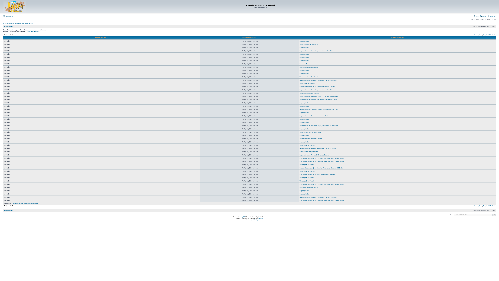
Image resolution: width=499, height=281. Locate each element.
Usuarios (492, 16)
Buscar (484, 16)
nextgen (260, 218)
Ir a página (477, 35)
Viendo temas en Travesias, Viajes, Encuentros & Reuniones (319, 96)
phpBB (243, 217)
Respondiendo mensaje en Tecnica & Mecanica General (317, 86)
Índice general (8, 26)
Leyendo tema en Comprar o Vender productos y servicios (318, 116)
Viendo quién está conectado (309, 44)
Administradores (17, 203)
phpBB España (255, 220)
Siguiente (492, 35)
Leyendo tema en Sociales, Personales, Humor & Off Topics (318, 80)
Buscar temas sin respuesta (12, 23)
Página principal (304, 41)
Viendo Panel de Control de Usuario (311, 132)
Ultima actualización (249, 38)
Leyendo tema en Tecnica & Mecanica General (314, 155)
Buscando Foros (305, 64)
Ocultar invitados (33, 31)
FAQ (477, 16)
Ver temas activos (28, 23)
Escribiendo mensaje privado (309, 67)
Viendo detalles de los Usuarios (309, 77)
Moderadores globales (31, 203)
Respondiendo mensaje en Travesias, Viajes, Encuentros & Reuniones (322, 158)
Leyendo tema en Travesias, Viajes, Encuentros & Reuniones (319, 51)
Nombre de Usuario (101, 38)
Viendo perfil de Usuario (307, 83)
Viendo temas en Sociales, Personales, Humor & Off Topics (318, 99)
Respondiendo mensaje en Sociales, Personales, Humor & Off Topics (321, 168)
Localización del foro (397, 38)
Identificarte (9, 16)
